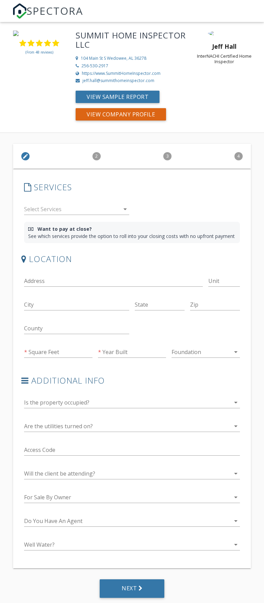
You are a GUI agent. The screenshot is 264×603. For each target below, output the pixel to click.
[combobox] (76, 211)
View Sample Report (117, 97)
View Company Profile (121, 114)
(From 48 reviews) (39, 52)
